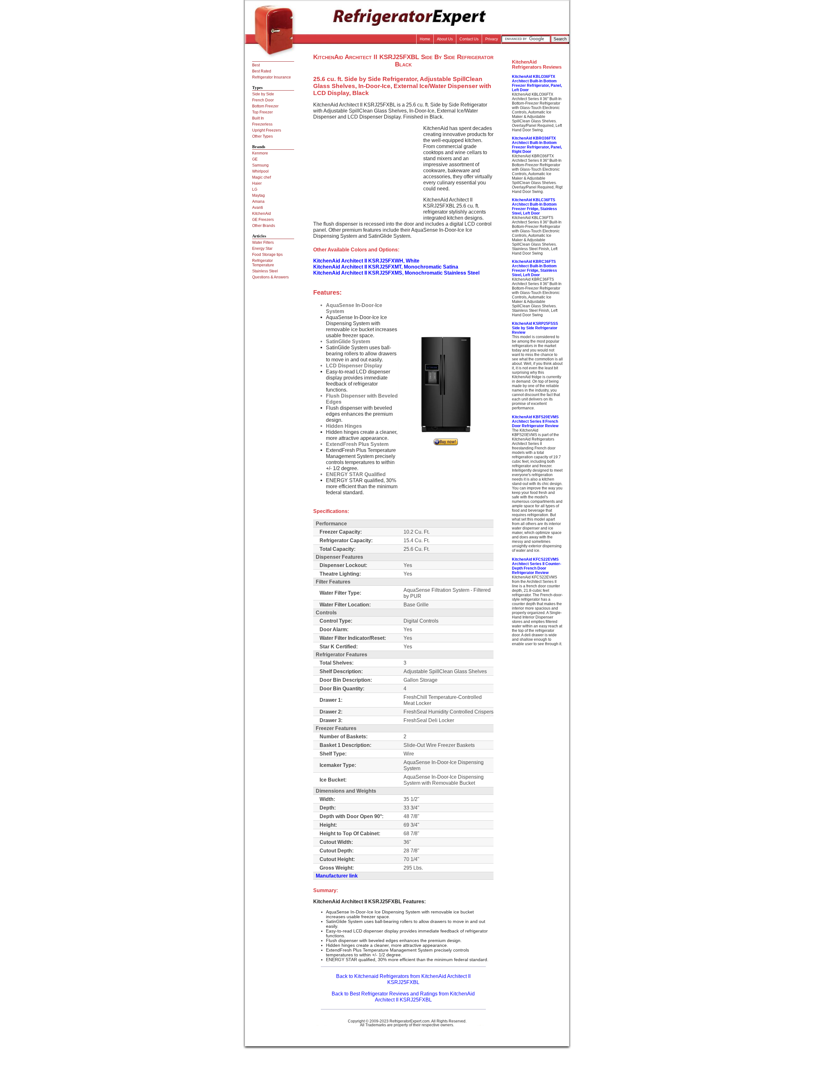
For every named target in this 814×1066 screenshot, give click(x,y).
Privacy (491, 39)
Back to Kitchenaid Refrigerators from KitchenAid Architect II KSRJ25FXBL (403, 979)
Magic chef (261, 177)
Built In (258, 118)
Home (425, 39)
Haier (257, 183)
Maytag (258, 195)
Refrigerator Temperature (263, 262)
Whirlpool (260, 171)
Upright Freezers (266, 130)
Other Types (262, 136)
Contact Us (469, 39)
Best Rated (261, 71)
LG (254, 189)
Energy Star (262, 248)
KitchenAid (261, 213)
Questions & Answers (270, 277)
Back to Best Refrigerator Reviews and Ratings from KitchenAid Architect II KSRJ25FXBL (403, 996)
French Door (263, 100)
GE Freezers (263, 219)
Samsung (260, 165)
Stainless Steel (265, 271)
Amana (258, 201)
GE (255, 159)
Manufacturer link (337, 875)
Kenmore (260, 153)
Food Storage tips (267, 254)
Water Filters (263, 242)
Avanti (257, 207)
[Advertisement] (366, 169)
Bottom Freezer (265, 106)
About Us (445, 39)
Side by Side (263, 94)
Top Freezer (262, 112)
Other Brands (263, 225)
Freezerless (262, 124)
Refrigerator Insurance (271, 77)
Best (256, 65)
